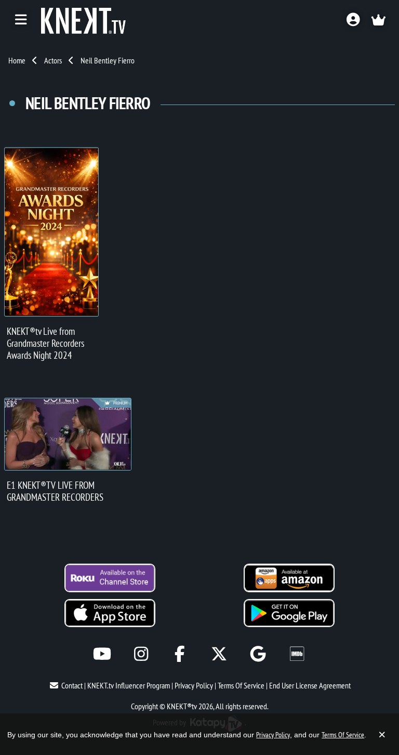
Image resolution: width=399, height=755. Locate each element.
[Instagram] (141, 654)
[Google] (258, 654)
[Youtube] (102, 654)
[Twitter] (219, 654)
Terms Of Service (241, 685)
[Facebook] (180, 654)
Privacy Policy (194, 685)
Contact (72, 685)
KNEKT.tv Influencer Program (128, 685)
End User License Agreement (310, 685)
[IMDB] (297, 654)
